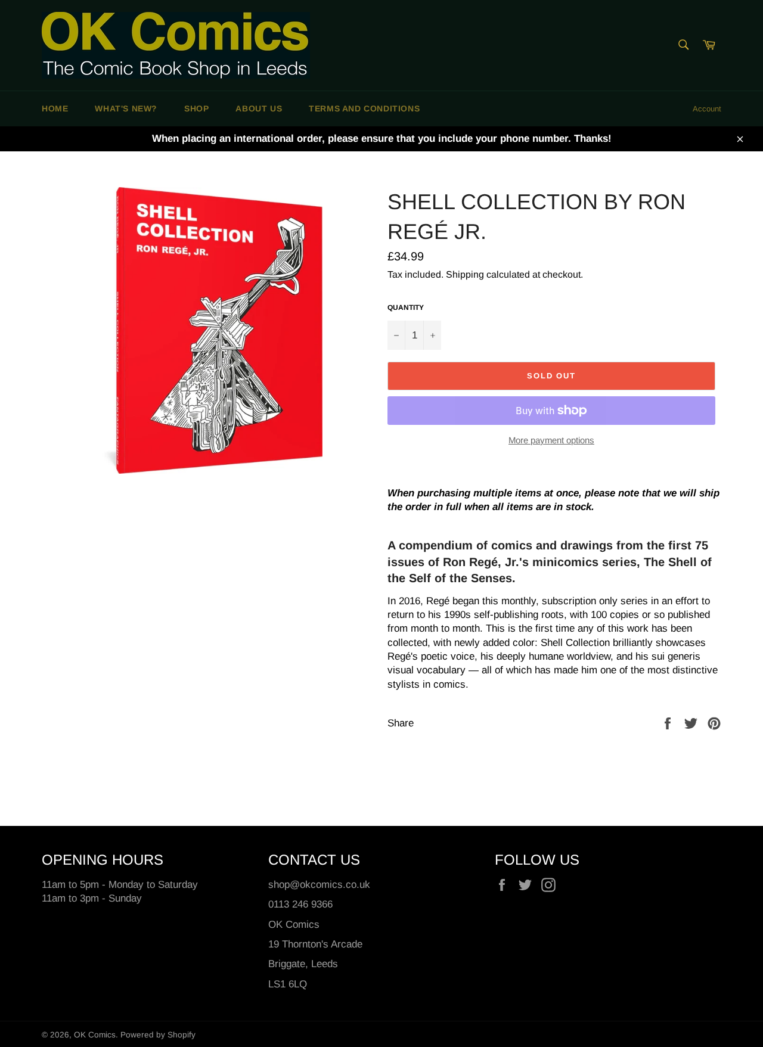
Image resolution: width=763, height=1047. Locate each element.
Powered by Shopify (158, 1034)
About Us (258, 108)
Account (707, 108)
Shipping (465, 274)
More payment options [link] (551, 440)
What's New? (126, 108)
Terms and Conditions (364, 108)
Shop (196, 108)
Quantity (405, 307)
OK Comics (95, 1034)
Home (55, 108)
